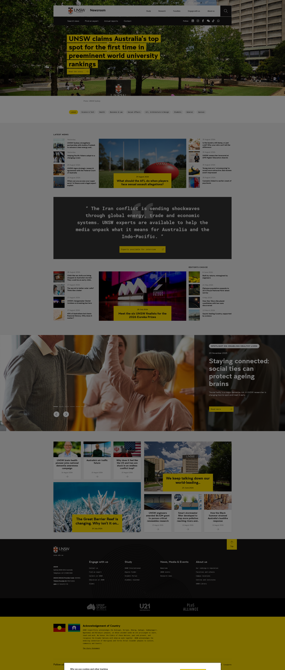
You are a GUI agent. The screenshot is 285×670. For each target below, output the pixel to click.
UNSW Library (201, 584)
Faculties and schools (205, 572)
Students (177, 112)
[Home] (76, 11)
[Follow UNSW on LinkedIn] (192, 21)
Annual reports (111, 21)
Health (102, 112)
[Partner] (97, 11)
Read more (216, 409)
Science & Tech (87, 112)
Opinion (201, 112)
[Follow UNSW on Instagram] (198, 21)
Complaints (227, 665)
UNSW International (133, 568)
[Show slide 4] (78, 406)
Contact (127, 21)
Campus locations (203, 576)
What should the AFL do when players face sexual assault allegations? (142, 182)
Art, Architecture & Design (157, 112)
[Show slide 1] (61, 406)
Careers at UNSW (95, 576)
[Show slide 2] (67, 406)
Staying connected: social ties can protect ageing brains (239, 372)
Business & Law (116, 112)
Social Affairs (134, 112)
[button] (232, 544)
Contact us (93, 568)
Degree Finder (130, 572)
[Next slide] (66, 414)
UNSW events (165, 572)
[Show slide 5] (83, 406)
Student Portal (131, 576)
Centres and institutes (206, 580)
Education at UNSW (96, 580)
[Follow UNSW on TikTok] (213, 21)
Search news (73, 21)
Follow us (58, 664)
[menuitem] (149, 11)
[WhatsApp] (218, 21)
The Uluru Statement (91, 648)
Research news (166, 576)
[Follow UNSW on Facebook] (203, 21)
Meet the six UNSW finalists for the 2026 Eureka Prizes (142, 315)
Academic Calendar (132, 580)
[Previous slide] (56, 414)
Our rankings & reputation (207, 568)
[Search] (225, 11)
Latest (73, 112)
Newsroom (163, 568)
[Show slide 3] (72, 406)
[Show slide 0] (55, 406)
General (190, 112)
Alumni (91, 584)
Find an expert (91, 21)
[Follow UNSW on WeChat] (208, 21)
